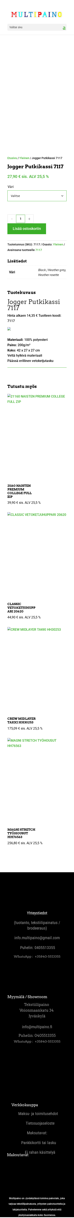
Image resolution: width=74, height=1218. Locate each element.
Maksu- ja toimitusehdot (37, 1113)
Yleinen (24, 158)
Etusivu (12, 158)
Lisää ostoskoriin (27, 228)
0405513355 (45, 947)
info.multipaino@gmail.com (37, 937)
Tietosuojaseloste (37, 1123)
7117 (38, 250)
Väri (11, 187)
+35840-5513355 (47, 956)
